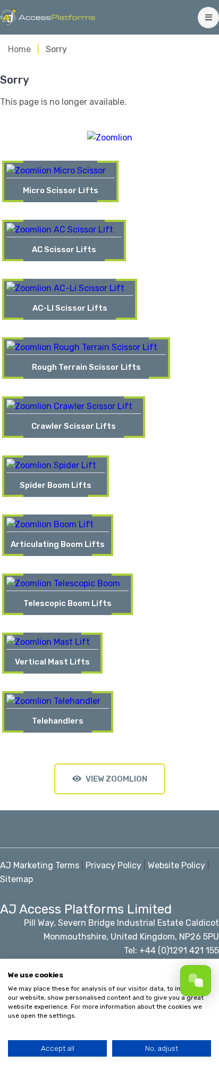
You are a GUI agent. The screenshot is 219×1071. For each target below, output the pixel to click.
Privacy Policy (113, 865)
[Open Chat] (195, 980)
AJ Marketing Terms (39, 865)
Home (19, 49)
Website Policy (176, 865)
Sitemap (16, 879)
